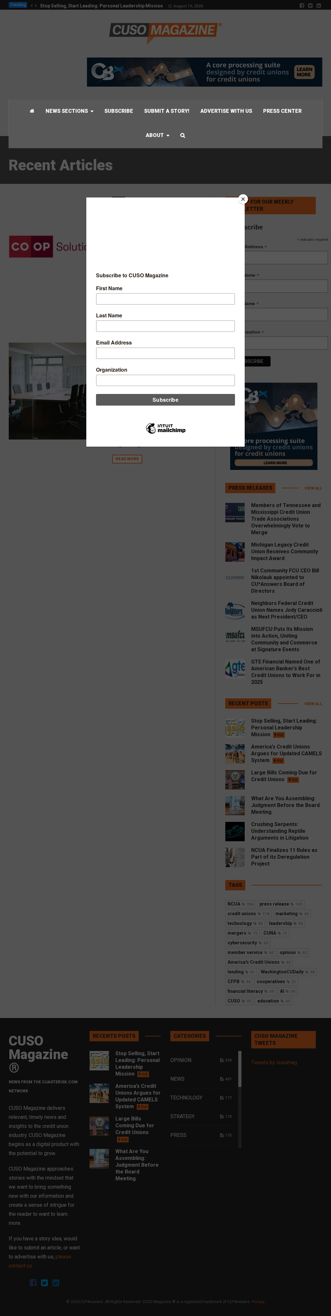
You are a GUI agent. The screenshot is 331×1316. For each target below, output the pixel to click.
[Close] (243, 199)
